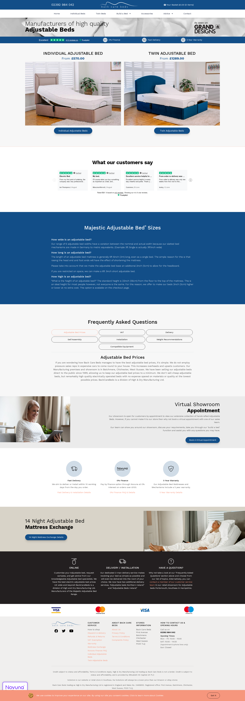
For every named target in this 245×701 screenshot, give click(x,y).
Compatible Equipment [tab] (122, 346)
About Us (116, 629)
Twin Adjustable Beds (172, 130)
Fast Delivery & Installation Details (74, 492)
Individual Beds (77, 13)
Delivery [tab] (169, 332)
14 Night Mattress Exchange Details (46, 537)
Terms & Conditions (121, 636)
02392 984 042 (62, 5)
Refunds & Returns (96, 636)
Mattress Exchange (97, 647)
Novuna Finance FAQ (97, 650)
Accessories (147, 13)
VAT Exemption (95, 640)
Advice (167, 13)
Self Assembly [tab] (75, 339)
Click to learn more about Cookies (146, 695)
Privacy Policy (118, 633)
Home (57, 13)
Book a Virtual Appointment (202, 440)
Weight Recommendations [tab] (169, 339)
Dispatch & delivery (97, 633)
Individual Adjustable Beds (73, 130)
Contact (187, 13)
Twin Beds (101, 13)
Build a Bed (122, 13)
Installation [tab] (122, 339)
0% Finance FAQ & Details (122, 492)
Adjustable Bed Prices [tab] (74, 332)
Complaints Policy (120, 640)
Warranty (92, 643)
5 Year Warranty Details (171, 492)
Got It (213, 695)
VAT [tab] (122, 332)
